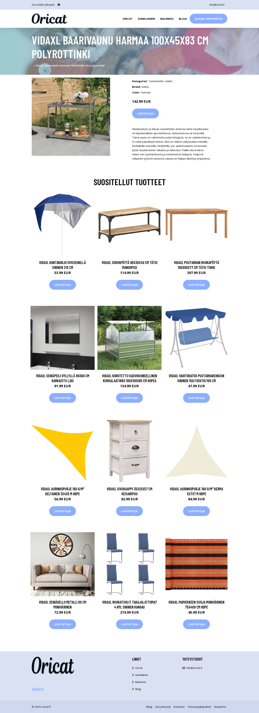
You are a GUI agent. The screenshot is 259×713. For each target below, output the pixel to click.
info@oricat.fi (216, 4)
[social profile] (58, 4)
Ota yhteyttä (163, 706)
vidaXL (169, 81)
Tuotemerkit (156, 81)
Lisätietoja (145, 113)
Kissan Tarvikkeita (208, 18)
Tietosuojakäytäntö (199, 706)
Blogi (183, 18)
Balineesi (167, 18)
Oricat (127, 18)
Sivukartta (220, 706)
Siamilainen (146, 18)
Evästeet (179, 706)
